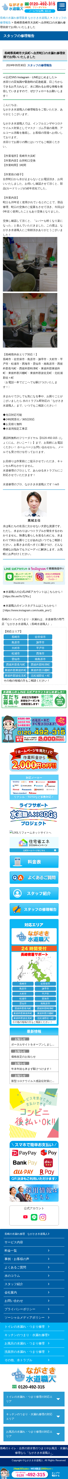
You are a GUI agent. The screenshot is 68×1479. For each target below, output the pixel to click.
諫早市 (40, 642)
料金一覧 (11, 1250)
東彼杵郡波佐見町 (15, 675)
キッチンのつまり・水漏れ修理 (26, 1335)
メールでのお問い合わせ (40, 11)
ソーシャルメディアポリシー (25, 1317)
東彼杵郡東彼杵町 (15, 670)
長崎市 (16, 636)
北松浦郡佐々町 (40, 675)
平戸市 (40, 647)
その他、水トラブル (18, 1360)
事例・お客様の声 (17, 1259)
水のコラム (12, 1275)
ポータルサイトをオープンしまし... (32, 1044)
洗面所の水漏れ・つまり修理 (25, 1352)
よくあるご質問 (15, 1267)
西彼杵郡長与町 (15, 664)
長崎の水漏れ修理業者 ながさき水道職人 (25, 17)
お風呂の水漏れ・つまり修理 (25, 1343)
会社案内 (11, 1292)
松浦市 (16, 653)
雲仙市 (16, 659)
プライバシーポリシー (20, 1309)
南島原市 (40, 659)
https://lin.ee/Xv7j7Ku (16, 596)
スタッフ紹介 (14, 1284)
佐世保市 (40, 636)
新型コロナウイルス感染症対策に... (32, 1081)
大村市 (16, 647)
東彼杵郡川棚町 (40, 670)
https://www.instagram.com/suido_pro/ (27, 610)
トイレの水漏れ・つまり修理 (25, 1326)
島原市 (16, 642)
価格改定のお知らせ (23, 1056)
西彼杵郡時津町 (40, 664)
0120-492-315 (31, 1386)
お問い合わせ (14, 1301)
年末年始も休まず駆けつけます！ (31, 1068)
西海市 (40, 653)
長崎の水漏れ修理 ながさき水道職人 (26, 1233)
